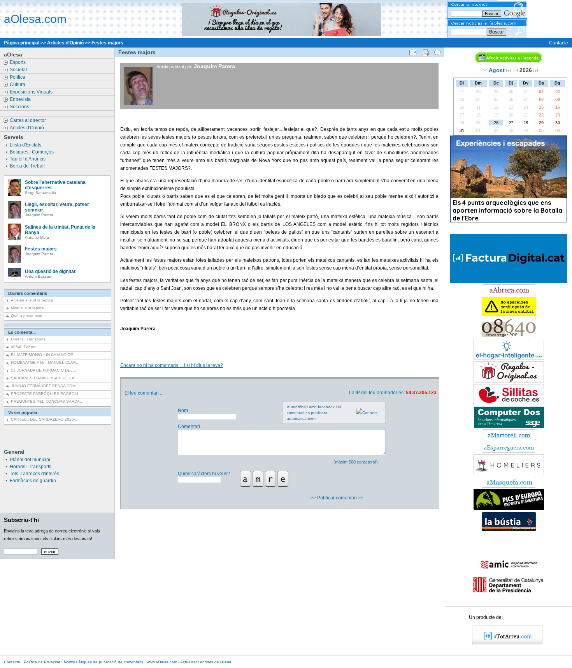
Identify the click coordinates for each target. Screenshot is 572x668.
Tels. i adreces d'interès (34, 473)
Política (18, 77)
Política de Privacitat (42, 662)
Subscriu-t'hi (21, 519)
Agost (497, 70)
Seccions (20, 106)
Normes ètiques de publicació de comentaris (103, 662)
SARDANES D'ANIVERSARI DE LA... (44, 378)
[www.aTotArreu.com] (504, 643)
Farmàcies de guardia (33, 480)
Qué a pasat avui (26, 316)
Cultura (18, 84)
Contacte (558, 43)
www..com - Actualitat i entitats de (189, 662)
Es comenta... (22, 332)
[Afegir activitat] (508, 61)
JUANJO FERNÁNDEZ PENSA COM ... (45, 386)
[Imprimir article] (425, 51)
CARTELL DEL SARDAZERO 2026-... (45, 419)
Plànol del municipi (30, 459)
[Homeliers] (509, 473)
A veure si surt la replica (32, 300)
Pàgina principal (21, 43)
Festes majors (41, 249)
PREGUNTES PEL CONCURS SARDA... (47, 401)
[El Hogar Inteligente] (509, 358)
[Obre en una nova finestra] (509, 293)
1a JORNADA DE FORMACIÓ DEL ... (44, 370)
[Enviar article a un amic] (413, 51)
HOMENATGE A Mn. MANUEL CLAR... (45, 362)
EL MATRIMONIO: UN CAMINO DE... (44, 355)
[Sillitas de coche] (509, 403)
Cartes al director (28, 120)
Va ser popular (22, 412)
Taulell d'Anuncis (28, 159)
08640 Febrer (23, 347)
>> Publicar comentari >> (338, 498)
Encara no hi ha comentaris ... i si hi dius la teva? (171, 365)
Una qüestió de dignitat (50, 271)
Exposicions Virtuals (32, 92)
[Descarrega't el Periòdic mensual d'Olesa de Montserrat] (509, 335)
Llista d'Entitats (26, 145)
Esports (18, 62)
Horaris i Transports (28, 339)
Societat (19, 69)
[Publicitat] (509, 426)
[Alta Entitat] (509, 314)
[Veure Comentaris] (437, 51)
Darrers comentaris (27, 293)
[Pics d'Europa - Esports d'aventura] (509, 508)
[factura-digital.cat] (508, 281)
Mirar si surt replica (27, 308)
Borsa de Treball (28, 166)
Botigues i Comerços (32, 152)
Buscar (496, 32)
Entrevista (21, 99)
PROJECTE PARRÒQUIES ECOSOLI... (46, 393)
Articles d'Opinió (65, 43)
